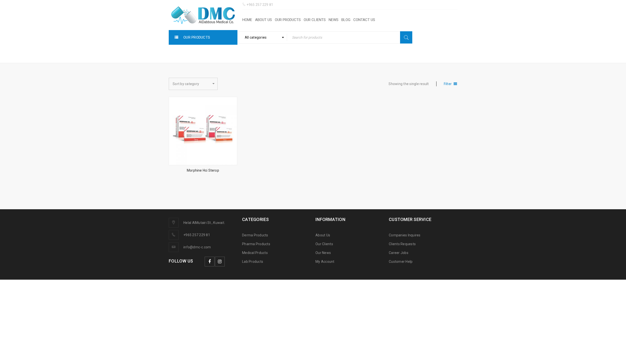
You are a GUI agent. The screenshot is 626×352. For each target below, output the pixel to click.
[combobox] (263, 37)
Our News (323, 253)
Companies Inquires (405, 235)
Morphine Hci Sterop (203, 170)
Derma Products (255, 235)
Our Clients (324, 244)
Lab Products (252, 262)
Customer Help (401, 262)
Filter (448, 84)
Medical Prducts (255, 253)
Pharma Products (256, 244)
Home (392, 53)
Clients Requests (402, 244)
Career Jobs (398, 253)
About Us (322, 235)
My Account (325, 262)
